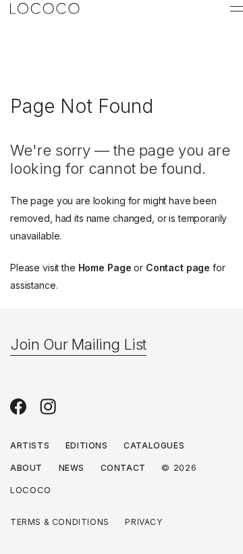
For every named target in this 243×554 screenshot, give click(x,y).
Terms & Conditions (59, 522)
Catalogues (154, 445)
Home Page (105, 267)
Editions (86, 445)
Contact (123, 468)
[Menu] (236, 8)
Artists (29, 445)
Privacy (143, 522)
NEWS (71, 468)
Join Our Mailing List (78, 344)
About (26, 468)
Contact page (178, 267)
